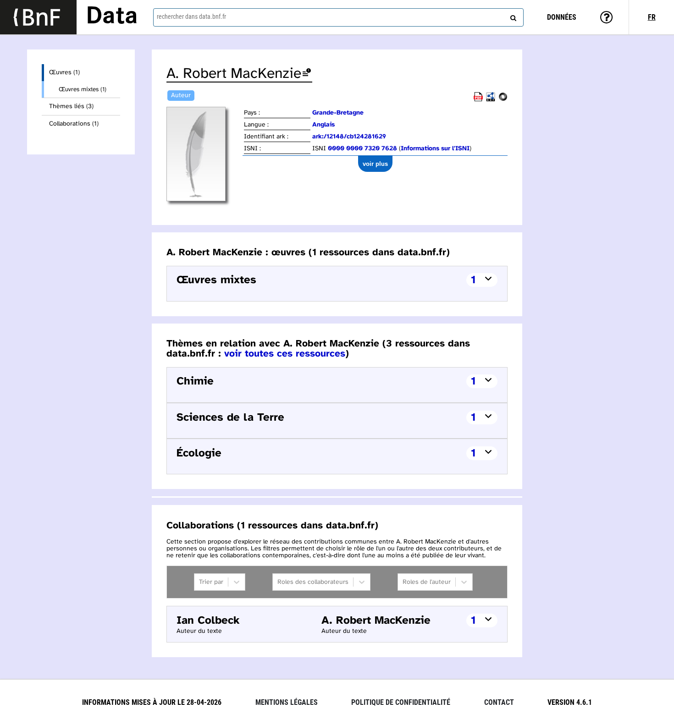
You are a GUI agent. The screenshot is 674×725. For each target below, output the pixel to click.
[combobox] (338, 17)
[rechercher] (512, 16)
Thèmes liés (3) (71, 106)
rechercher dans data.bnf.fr (191, 16)
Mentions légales (286, 702)
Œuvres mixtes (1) (82, 89)
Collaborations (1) (74, 124)
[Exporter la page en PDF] (478, 99)
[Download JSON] (503, 99)
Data (112, 17)
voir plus (375, 163)
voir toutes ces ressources (284, 354)
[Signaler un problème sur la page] (306, 74)
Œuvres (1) (64, 72)
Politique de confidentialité (400, 702)
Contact (499, 702)
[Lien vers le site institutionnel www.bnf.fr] (38, 17)
